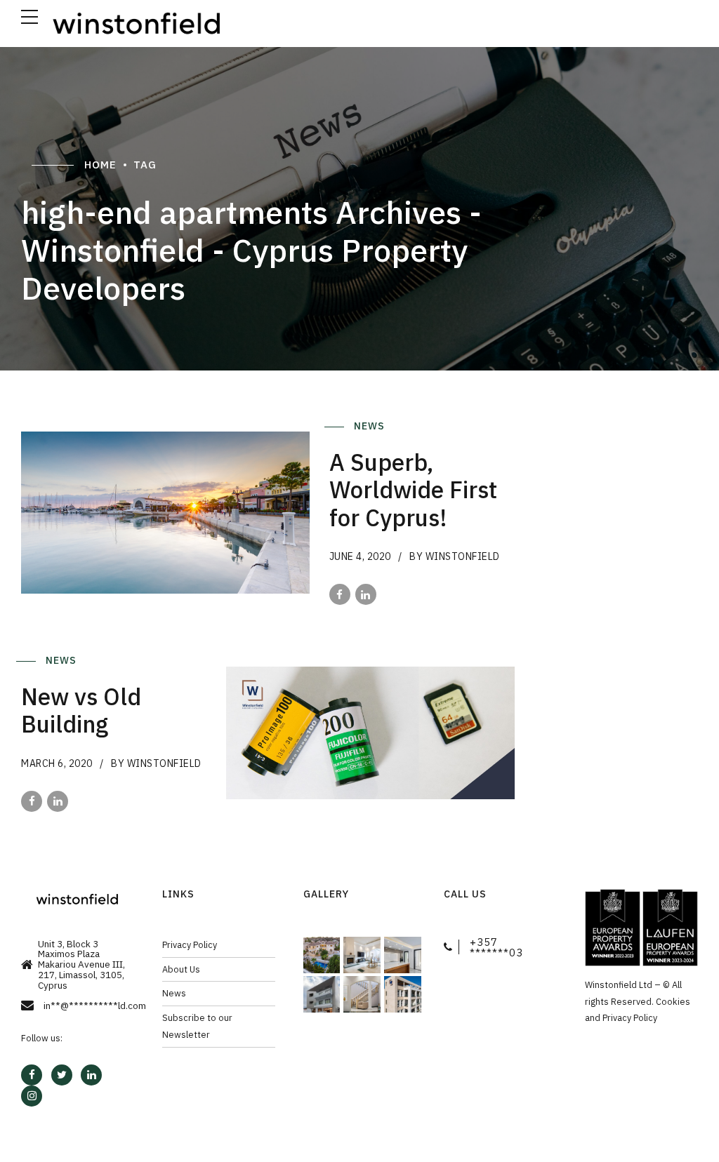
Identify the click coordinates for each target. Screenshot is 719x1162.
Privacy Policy (189, 944)
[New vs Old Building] (370, 733)
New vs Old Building (81, 710)
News (371, 426)
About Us (181, 969)
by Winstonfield (454, 556)
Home (100, 164)
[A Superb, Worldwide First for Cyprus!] (165, 513)
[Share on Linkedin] (365, 594)
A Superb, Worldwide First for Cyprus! (413, 490)
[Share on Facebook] (339, 594)
